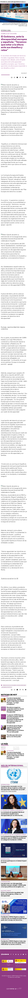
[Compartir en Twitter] (22, 77)
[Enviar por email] (11, 77)
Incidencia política (7, 687)
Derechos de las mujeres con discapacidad (14, 685)
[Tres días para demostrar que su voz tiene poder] (3, 736)
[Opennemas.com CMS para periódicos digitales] (14, 989)
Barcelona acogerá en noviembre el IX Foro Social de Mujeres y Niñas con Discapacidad (15, 709)
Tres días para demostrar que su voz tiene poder (14, 736)
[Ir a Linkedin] (18, 954)
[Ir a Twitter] (13, 954)
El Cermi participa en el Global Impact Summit (14, 861)
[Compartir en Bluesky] (25, 77)
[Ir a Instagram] (21, 954)
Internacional (6, 30)
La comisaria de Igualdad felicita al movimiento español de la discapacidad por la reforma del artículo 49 (12, 814)
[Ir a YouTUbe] (23, 954)
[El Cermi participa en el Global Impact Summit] (14, 850)
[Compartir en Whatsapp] (14, 77)
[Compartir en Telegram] (17, 77)
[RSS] (26, 954)
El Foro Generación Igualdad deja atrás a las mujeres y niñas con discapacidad (12, 894)
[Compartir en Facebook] (20, 77)
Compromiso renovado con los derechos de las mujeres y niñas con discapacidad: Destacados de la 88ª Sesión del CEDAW (13, 788)
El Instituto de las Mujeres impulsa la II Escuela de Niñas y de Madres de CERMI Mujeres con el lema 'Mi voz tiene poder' (15, 729)
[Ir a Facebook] (11, 954)
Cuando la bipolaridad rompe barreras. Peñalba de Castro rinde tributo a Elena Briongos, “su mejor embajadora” (15, 701)
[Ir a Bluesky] (16, 954)
